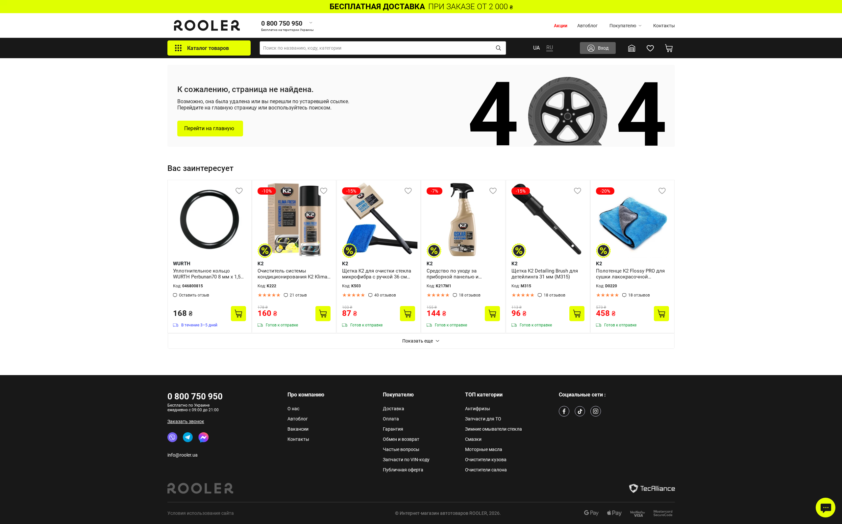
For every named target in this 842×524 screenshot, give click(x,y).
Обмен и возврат (401, 439)
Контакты (664, 25)
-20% (605, 191)
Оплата (391, 418)
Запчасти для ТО (483, 418)
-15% (351, 191)
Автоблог (587, 25)
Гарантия (393, 429)
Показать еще (417, 341)
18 (470, 295)
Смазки (473, 439)
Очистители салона (486, 469)
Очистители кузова (486, 459)
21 (298, 295)
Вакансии (298, 429)
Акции (560, 25)
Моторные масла (483, 449)
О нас (293, 408)
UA (536, 48)
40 (385, 295)
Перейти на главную (209, 128)
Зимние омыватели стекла (493, 429)
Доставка (393, 408)
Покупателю (622, 25)
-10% (267, 191)
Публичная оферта (403, 469)
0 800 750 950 (195, 396)
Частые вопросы (401, 449)
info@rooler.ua (182, 455)
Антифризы (477, 408)
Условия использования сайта (200, 513)
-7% (434, 191)
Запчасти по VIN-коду (406, 459)
